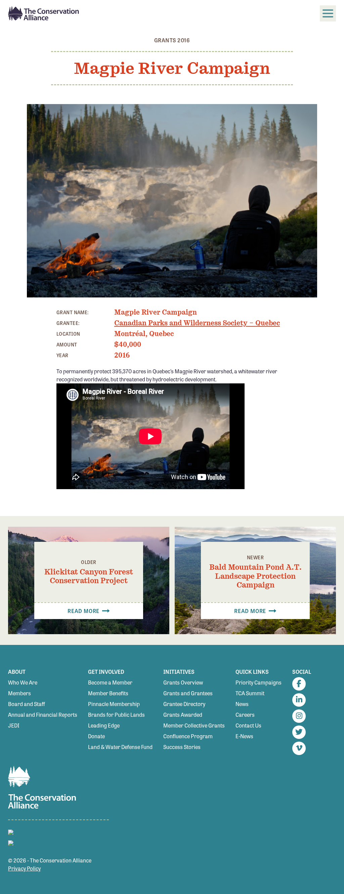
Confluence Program (188, 736)
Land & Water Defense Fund (120, 747)
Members (19, 693)
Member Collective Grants (194, 725)
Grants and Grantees (188, 693)
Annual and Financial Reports (42, 714)
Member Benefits (108, 693)
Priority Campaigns (258, 682)
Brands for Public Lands (116, 714)
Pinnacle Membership (114, 704)
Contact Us (248, 725)
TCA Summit (249, 693)
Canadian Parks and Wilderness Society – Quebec (197, 323)
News (242, 704)
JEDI (13, 725)
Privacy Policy (24, 868)
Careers (245, 714)
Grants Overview (183, 682)
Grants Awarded (182, 714)
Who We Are (22, 682)
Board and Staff (26, 704)
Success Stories (182, 747)
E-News (244, 736)
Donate (96, 736)
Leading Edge (104, 725)
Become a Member (110, 682)
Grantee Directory (184, 704)
